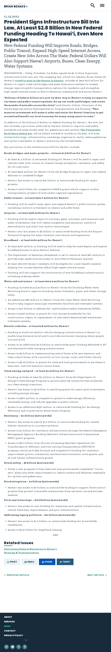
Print (13, 561)
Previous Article (18, 575)
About (8, 617)
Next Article (95, 575)
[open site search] (92, 5)
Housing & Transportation (21, 552)
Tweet (66, 561)
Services (9, 621)
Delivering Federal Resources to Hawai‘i (30, 549)
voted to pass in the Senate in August (39, 80)
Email (31, 561)
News (7, 626)
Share (48, 561)
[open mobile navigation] (102, 5)
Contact (10, 630)
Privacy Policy (13, 635)
